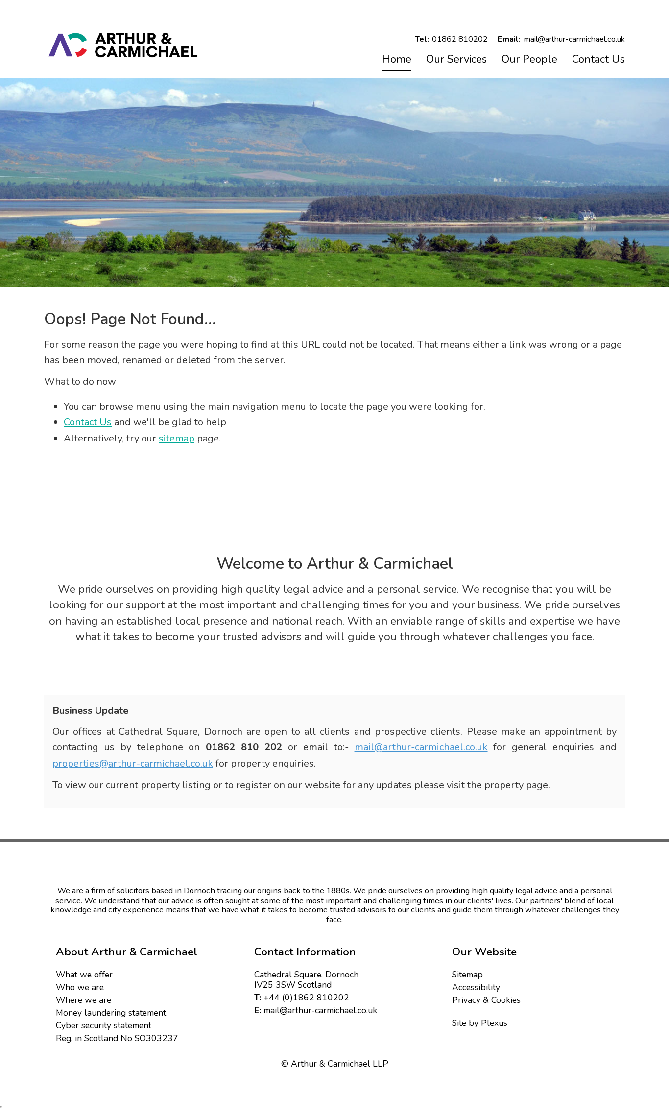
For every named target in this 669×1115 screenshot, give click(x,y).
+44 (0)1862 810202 (306, 997)
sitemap (176, 438)
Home (396, 59)
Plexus (494, 1023)
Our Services (456, 59)
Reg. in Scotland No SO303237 (117, 1038)
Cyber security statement (103, 1025)
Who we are (80, 987)
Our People (529, 59)
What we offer (84, 974)
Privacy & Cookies (486, 1000)
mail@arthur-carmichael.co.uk (421, 747)
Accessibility (476, 987)
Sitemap (467, 974)
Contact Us (598, 59)
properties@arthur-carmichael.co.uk (132, 763)
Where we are (83, 1000)
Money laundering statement (111, 1013)
